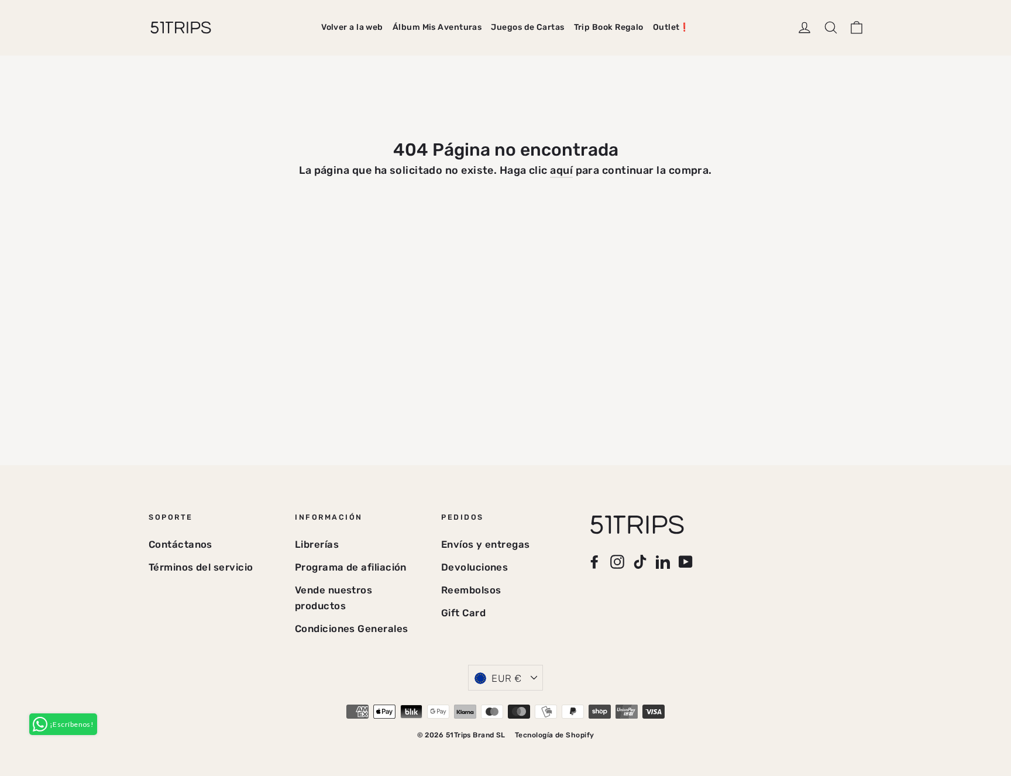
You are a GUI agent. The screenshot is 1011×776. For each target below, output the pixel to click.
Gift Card (463, 613)
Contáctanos (180, 544)
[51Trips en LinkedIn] (663, 561)
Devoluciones (474, 567)
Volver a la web (352, 27)
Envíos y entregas (485, 544)
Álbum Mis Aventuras (437, 27)
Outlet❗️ (671, 27)
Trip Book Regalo (609, 27)
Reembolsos (471, 590)
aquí (561, 170)
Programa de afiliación (351, 567)
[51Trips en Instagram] (617, 561)
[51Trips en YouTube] (686, 561)
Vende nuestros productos (333, 598)
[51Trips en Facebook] (594, 561)
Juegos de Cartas (527, 27)
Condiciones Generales (351, 628)
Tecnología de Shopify (554, 735)
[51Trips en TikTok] (640, 561)
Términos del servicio (201, 567)
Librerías (317, 544)
